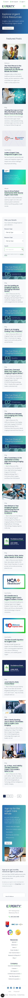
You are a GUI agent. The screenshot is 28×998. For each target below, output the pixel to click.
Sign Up (8, 843)
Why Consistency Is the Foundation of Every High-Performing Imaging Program (13, 460)
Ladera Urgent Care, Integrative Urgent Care (13, 154)
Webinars (14, 945)
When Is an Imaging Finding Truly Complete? (13, 330)
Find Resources (8, 28)
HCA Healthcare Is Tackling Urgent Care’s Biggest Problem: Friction (13, 597)
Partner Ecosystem (14, 979)
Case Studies (14, 950)
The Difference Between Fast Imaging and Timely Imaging (13, 415)
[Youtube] (17, 988)
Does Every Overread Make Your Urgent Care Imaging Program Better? (13, 371)
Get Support (15, 1)
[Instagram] (14, 988)
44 (19, 796)
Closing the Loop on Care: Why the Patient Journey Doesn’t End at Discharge (13, 112)
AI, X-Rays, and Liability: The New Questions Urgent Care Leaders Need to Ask (13, 768)
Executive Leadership (14, 966)
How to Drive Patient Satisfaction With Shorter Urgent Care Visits (13, 193)
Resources (14, 940)
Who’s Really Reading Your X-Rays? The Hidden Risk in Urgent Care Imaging (13, 722)
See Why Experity (14, 976)
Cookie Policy (20, 995)
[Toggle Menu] (24, 6)
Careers (14, 968)
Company (14, 963)
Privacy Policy (18, 884)
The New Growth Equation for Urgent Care (13, 641)
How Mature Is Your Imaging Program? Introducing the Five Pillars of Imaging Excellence (11, 509)
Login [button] (22, 1)
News (14, 947)
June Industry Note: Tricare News (11, 683)
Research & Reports (14, 955)
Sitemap (6, 995)
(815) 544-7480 (15, 916)
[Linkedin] (8, 988)
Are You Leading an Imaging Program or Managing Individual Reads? (12, 288)
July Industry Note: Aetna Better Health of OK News (13, 556)
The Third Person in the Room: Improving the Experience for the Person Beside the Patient (13, 68)
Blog (14, 958)
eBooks (14, 942)
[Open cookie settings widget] (2, 995)
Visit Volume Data (14, 952)
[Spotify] (20, 988)
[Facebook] (11, 988)
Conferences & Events (14, 973)
